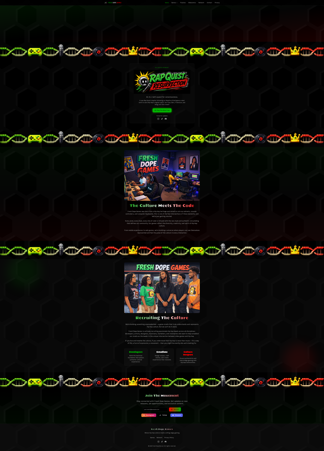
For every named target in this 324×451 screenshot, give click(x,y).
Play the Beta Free (163, 110)
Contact (209, 2)
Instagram (150, 415)
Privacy (217, 2)
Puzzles (183, 2)
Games (173, 2)
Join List (176, 409)
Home (167, 2)
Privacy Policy (169, 437)
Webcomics (192, 2)
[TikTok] (162, 119)
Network (201, 2)
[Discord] (166, 119)
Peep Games (163, 23)
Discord (178, 415)
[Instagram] (158, 119)
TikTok (164, 415)
